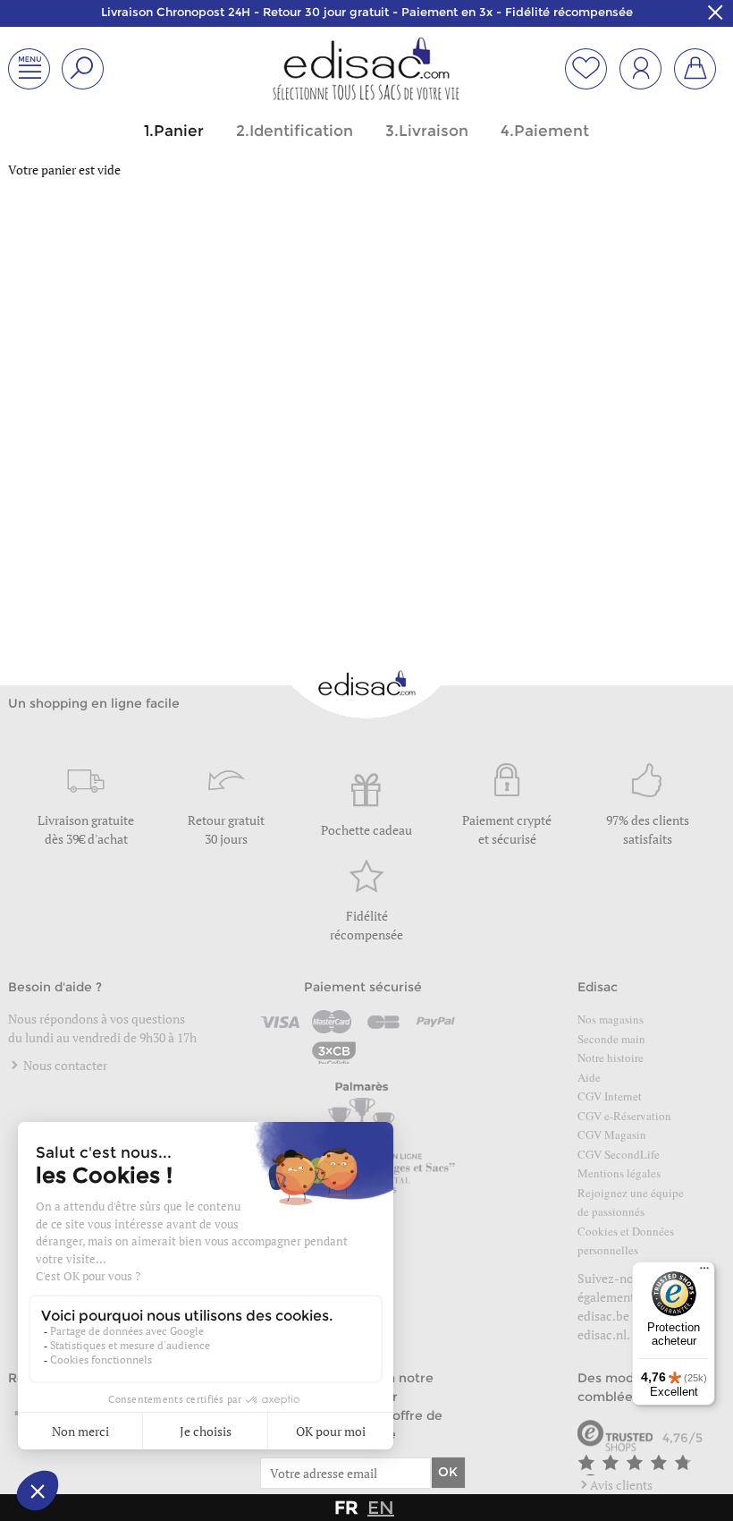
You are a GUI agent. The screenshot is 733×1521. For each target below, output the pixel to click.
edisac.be (603, 1315)
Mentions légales (619, 1173)
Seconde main (611, 1039)
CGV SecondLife (618, 1154)
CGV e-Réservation (624, 1116)
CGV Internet (609, 1096)
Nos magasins (610, 1019)
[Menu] (704, 1272)
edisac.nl (602, 1334)
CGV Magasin (611, 1134)
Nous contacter (64, 1065)
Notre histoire (610, 1057)
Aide (589, 1077)
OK (448, 1472)
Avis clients (621, 1484)
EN (380, 1507)
